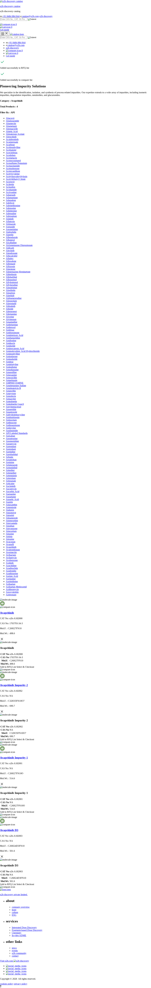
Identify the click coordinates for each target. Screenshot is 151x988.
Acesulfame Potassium (16, 163)
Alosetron (10, 293)
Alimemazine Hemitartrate (18, 271)
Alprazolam (11, 301)
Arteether (10, 470)
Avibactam (11, 555)
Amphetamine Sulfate (16, 385)
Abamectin (11, 123)
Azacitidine (11, 565)
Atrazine (10, 534)
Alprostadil (11, 303)
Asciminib (10, 486)
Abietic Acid (12, 131)
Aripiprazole (12, 465)
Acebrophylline (13, 147)
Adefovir (10, 203)
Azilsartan (10, 584)
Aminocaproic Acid (15, 348)
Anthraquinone (13, 425)
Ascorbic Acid (12, 491)
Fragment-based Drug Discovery (27, 930)
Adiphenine (11, 211)
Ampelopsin (11, 380)
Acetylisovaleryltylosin (16, 176)
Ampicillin (11, 391)
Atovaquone (11, 528)
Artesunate (11, 481)
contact (15, 956)
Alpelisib (10, 295)
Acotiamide (11, 189)
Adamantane (12, 197)
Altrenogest (11, 311)
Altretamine (11, 314)
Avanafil (10, 544)
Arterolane (11, 478)
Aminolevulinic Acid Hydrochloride (23, 351)
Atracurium (11, 531)
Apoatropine (12, 438)
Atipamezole (12, 518)
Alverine (10, 316)
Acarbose (10, 144)
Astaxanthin (11, 504)
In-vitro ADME (19, 935)
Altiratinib (10, 306)
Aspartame (11, 496)
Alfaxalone (11, 261)
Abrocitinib (11, 136)
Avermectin (11, 552)
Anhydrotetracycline (15, 414)
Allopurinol (11, 279)
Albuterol (10, 240)
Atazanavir (11, 512)
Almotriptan (11, 287)
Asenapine (11, 494)
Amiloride (10, 346)
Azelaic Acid (12, 576)
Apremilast (11, 446)
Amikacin (10, 343)
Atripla (9, 536)
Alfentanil (10, 264)
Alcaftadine (11, 242)
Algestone (10, 269)
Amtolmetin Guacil (15, 404)
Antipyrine (11, 428)
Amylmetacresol (13, 406)
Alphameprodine (14, 298)
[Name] (4, 33)
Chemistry (16, 933)
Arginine (10, 462)
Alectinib (10, 250)
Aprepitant (11, 449)
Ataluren (10, 510)
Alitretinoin (11, 274)
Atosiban (10, 526)
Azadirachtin (12, 568)
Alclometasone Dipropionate (19, 245)
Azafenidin (11, 571)
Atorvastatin (11, 523)
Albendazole (12, 237)
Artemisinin (11, 475)
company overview (21, 907)
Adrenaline (11, 213)
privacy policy (20, 984)
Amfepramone (12, 332)
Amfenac (10, 330)
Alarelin (9, 234)
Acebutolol (11, 150)
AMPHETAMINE (14, 383)
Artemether (11, 473)
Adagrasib (10, 195)
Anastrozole (11, 412)
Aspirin (9, 502)
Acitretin (10, 184)
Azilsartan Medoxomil (16, 586)
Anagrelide (11, 409)
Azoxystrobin (12, 592)
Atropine (10, 539)
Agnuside (10, 226)
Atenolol (10, 515)
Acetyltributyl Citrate (16, 179)
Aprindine (10, 451)
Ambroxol (10, 327)
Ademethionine (13, 205)
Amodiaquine (12, 369)
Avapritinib (11, 547)
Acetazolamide (13, 166)
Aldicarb (10, 248)
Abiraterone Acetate (15, 134)
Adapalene (11, 200)
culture (15, 912)
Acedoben (10, 155)
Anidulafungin (12, 417)
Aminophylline (13, 354)
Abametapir (11, 126)
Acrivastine (11, 192)
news (14, 948)
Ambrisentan (12, 324)
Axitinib (10, 563)
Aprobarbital (12, 454)
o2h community (19, 953)
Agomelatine (12, 229)
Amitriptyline (12, 364)
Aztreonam (11, 594)
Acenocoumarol (13, 160)
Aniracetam (11, 420)
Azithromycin (12, 589)
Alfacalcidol (11, 256)
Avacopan (10, 541)
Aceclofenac (12, 152)
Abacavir (10, 118)
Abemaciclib (12, 129)
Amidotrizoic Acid (14, 335)
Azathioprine (12, 573)
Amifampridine (13, 338)
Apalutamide (12, 430)
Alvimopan (11, 319)
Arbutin (9, 457)
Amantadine (11, 322)
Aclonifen (10, 187)
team (14, 909)
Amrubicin (11, 396)
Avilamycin (11, 557)
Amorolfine (11, 372)
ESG (14, 915)
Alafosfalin (11, 232)
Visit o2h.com (7, 961)
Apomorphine (12, 441)
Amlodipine (11, 367)
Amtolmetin (11, 401)
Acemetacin (11, 158)
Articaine (10, 483)
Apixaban (10, 436)
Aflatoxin (10, 221)
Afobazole (11, 224)
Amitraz (9, 361)
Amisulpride (11, 359)
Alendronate (11, 253)
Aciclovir (10, 181)
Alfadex (9, 258)
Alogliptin (10, 290)
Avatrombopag (13, 549)
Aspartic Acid (12, 499)
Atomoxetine (12, 520)
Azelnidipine (12, 581)
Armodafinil (11, 467)
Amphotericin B (13, 388)
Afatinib (10, 219)
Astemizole (11, 507)
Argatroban (11, 459)
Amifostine (11, 340)
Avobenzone (12, 560)
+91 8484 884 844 (11, 16)
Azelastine (11, 579)
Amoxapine (11, 375)
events (15, 950)
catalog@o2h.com (30, 16)
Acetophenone (12, 168)
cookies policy (6, 984)
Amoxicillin (11, 377)
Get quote (4, 29)
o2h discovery (45, 16)
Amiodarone (12, 356)
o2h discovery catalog (10, 6)
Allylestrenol (12, 282)
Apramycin (11, 444)
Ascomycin (11, 489)
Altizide (9, 309)
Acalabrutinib (12, 139)
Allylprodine (12, 285)
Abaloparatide (12, 121)
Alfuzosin (10, 266)
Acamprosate (12, 142)
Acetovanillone (13, 171)
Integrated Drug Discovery (24, 927)
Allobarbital (11, 277)
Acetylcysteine (13, 174)
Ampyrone (11, 393)
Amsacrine (11, 399)
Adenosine (11, 208)
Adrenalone (11, 216)
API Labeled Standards (17, 433)
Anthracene (11, 422)
